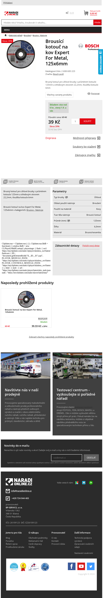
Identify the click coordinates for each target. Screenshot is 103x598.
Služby (32, 547)
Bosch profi (58, 74)
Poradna (10, 541)
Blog (8, 537)
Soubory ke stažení (84, 146)
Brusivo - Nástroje (40, 35)
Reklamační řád (36, 541)
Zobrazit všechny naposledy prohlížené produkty (51, 336)
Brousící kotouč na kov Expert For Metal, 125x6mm (23, 310)
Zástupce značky (85, 155)
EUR (72, 12)
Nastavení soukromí (83, 553)
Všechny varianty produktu (59, 94)
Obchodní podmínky (38, 537)
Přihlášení (7, 2)
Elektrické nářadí (15, 35)
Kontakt (55, 541)
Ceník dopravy (35, 544)
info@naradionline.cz (21, 490)
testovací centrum (83, 407)
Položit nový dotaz (91, 245)
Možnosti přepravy (84, 138)
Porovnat (95, 93)
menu (7, 30)
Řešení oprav (12, 544)
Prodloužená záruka (15, 547)
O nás (54, 537)
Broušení (27, 35)
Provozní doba (58, 544)
